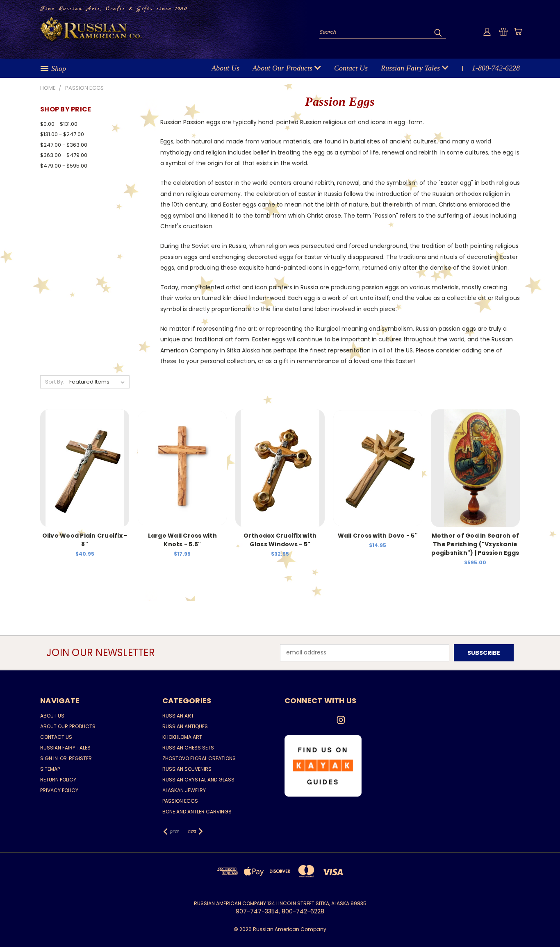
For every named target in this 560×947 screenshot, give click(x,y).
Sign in (49, 758)
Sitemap (50, 768)
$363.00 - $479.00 (63, 155)
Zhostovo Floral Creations (199, 758)
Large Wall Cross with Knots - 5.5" (182, 539)
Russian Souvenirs (187, 768)
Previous (538, 921)
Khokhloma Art (182, 737)
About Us (225, 68)
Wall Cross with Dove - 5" (378, 535)
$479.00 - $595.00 (63, 166)
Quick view (85, 459)
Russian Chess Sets (188, 747)
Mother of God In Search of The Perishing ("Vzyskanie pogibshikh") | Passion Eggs (475, 544)
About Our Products (283, 68)
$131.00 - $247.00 (62, 134)
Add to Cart (85, 474)
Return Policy (58, 779)
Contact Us (351, 68)
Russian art (178, 715)
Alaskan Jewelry (184, 790)
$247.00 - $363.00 (63, 145)
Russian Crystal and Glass (198, 779)
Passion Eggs (180, 800)
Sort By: (54, 382)
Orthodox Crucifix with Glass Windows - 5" (280, 539)
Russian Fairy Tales (411, 68)
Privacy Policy (59, 790)
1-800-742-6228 (496, 68)
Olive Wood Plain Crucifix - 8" (84, 539)
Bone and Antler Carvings (197, 811)
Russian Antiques (185, 726)
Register (80, 758)
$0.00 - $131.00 (58, 124)
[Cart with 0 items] (518, 31)
